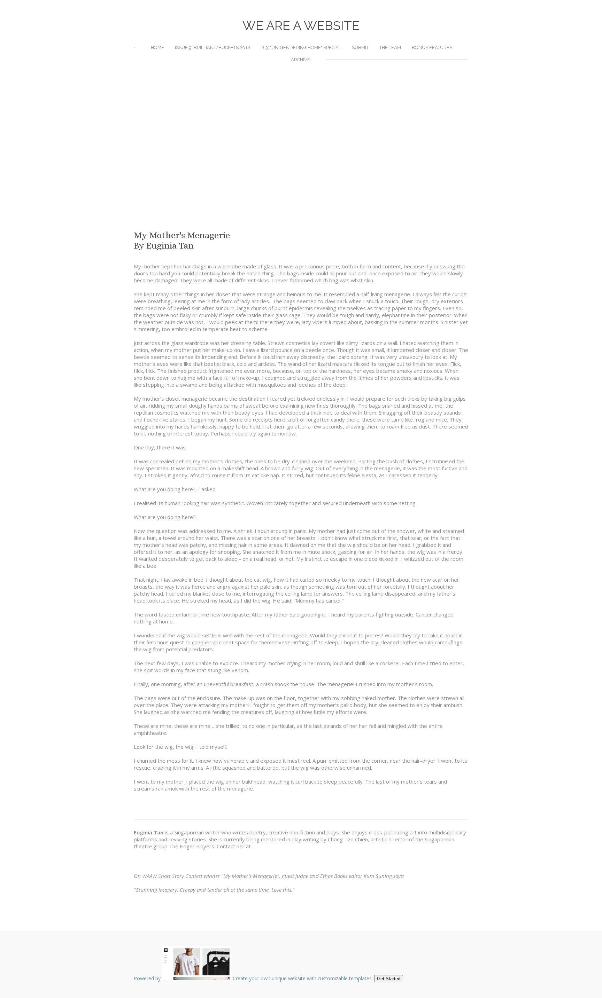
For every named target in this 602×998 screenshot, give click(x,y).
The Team (390, 47)
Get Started (388, 978)
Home (157, 47)
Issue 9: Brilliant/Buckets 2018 (212, 47)
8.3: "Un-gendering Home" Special (301, 47)
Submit (360, 47)
